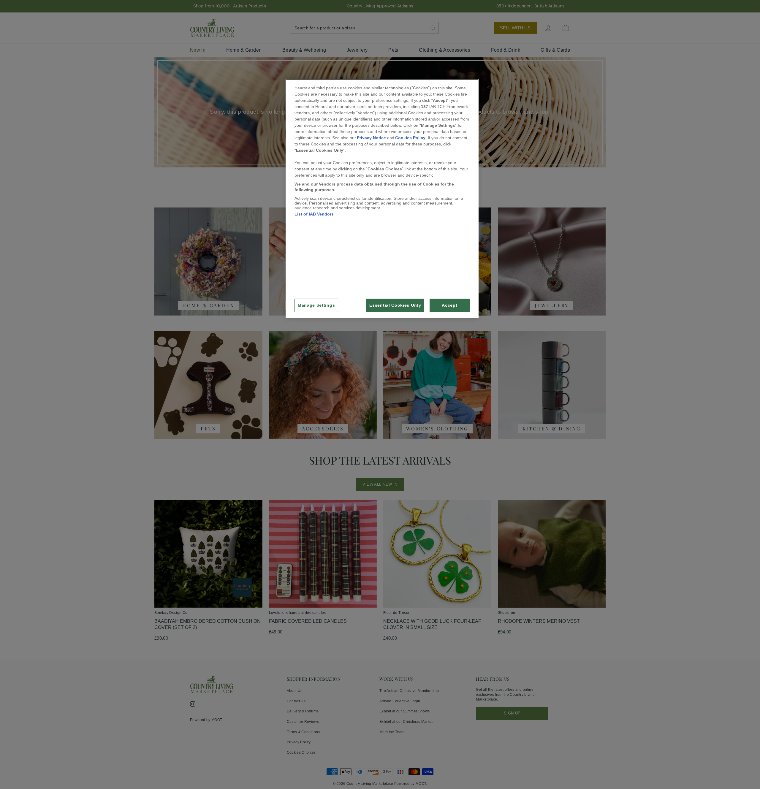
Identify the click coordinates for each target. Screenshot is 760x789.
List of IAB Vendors (314, 214)
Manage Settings (316, 305)
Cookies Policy (410, 137)
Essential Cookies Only (395, 305)
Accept (449, 305)
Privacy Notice (371, 137)
